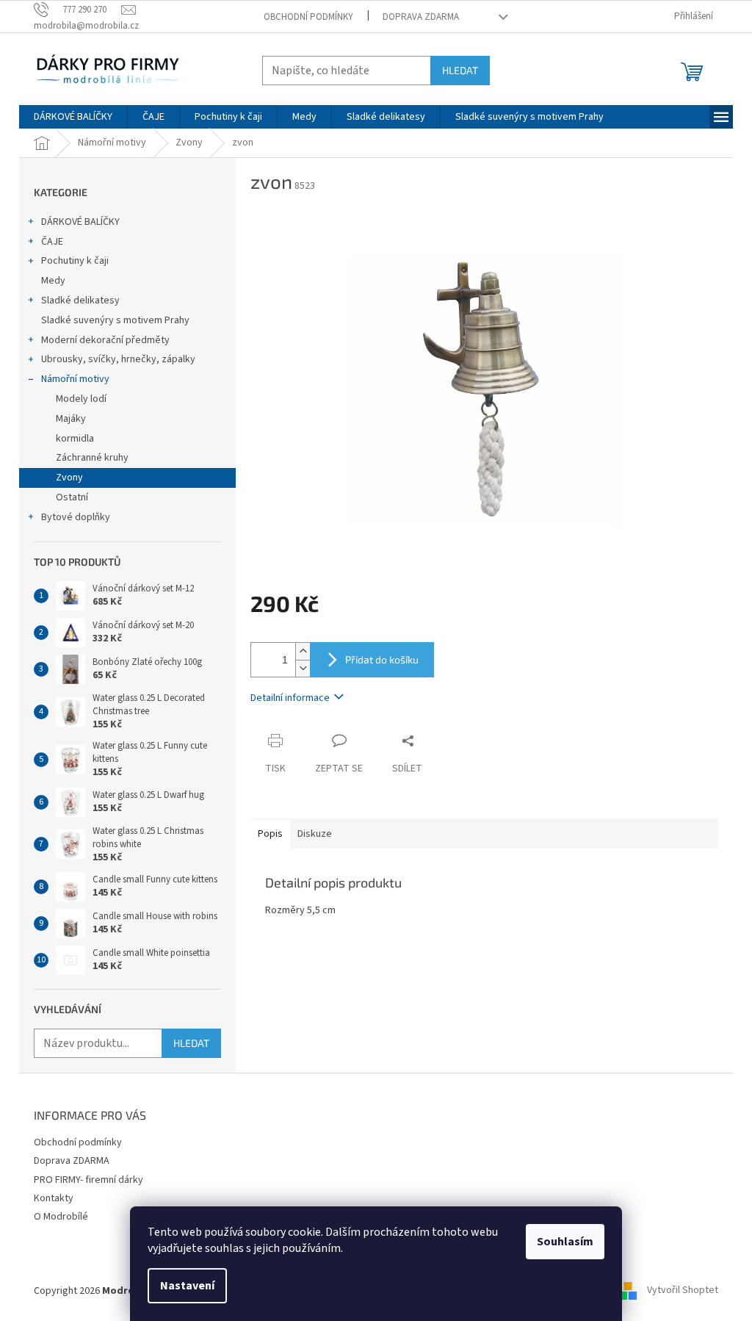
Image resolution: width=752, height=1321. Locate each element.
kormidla (75, 438)
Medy (53, 280)
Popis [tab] (270, 834)
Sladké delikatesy (80, 300)
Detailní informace (290, 698)
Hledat (460, 70)
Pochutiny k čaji (75, 260)
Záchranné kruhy (92, 457)
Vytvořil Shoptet (682, 1291)
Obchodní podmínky (308, 17)
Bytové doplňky (75, 517)
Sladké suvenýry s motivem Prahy (115, 320)
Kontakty (53, 1198)
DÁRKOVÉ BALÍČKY (80, 222)
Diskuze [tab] (314, 834)
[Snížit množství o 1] (302, 668)
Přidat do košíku (382, 659)
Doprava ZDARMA (421, 17)
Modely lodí (81, 399)
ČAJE (52, 241)
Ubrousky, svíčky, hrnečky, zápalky (118, 359)
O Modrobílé (61, 1216)
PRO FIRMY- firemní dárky (88, 1180)
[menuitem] (73, 117)
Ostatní (72, 497)
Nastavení (187, 1286)
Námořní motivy (75, 379)
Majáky (71, 418)
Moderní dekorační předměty (105, 340)
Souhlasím (565, 1242)
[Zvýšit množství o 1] (302, 651)
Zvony (69, 477)
